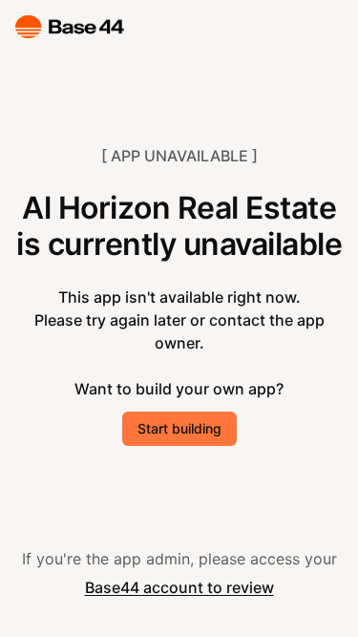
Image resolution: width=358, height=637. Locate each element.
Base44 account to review (179, 587)
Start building (179, 428)
